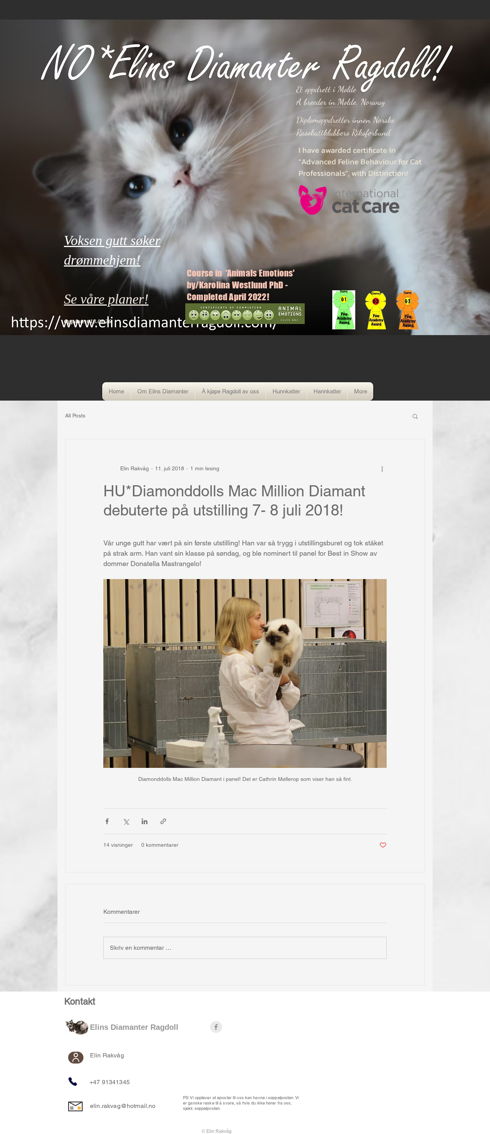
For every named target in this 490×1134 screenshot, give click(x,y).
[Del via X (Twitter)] (125, 821)
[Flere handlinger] (382, 468)
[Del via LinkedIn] (144, 821)
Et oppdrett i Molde (326, 89)
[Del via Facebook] (107, 821)
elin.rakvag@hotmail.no (123, 1105)
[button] (415, 416)
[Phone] (73, 1082)
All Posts (75, 415)
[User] (75, 1058)
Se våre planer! (106, 299)
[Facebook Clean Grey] (216, 1027)
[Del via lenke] (163, 821)
